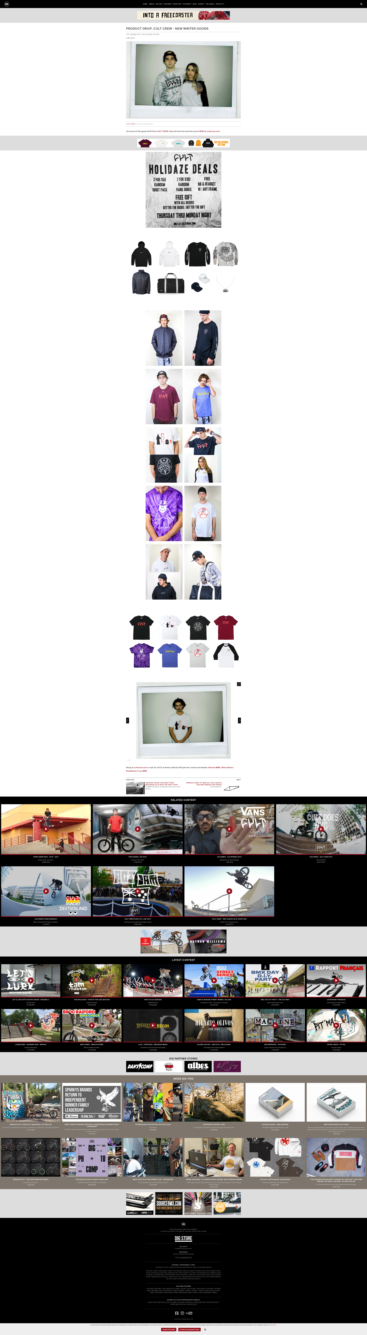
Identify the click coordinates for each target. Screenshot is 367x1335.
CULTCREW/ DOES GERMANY (46, 919)
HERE (201, 131)
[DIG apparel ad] (183, 143)
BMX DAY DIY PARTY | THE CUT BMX (275, 1000)
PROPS (207, 1290)
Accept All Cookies (169, 1329)
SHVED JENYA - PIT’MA (336, 1044)
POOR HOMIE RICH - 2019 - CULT (46, 857)
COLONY (183, 1288)
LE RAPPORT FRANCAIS (336, 1000)
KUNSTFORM (167, 1290)
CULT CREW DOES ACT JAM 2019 (138, 919)
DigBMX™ (194, 1229)
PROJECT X (220, 4)
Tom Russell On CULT (137, 857)
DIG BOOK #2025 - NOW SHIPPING (275, 1124)
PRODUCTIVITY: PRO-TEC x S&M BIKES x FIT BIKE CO (31, 1124)
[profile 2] (183, 15)
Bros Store (227, 767)
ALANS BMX (149, 1288)
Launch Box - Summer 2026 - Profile (30, 1044)
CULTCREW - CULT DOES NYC (321, 857)
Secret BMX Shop (213, 1302)
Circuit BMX (157, 1302)
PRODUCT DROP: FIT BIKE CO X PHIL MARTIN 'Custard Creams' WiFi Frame (203, 784)
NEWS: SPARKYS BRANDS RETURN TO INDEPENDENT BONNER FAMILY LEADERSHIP (92, 1125)
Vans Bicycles (192, 1304)
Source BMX (174, 1304)
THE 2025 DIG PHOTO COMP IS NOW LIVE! (92, 1179)
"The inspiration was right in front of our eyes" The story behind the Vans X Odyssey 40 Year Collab (336, 1180)
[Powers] (227, 1066)
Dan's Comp (166, 1302)
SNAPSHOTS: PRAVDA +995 (214, 1124)
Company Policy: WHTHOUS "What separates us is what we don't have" (162, 784)
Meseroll (189, 1302)
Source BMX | (215, 767)
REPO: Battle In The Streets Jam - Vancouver (153, 1179)
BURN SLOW (170, 1288)
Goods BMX (181, 1302)
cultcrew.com (213, 131)
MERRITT (188, 1290)
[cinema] (183, 941)
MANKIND (181, 1290)
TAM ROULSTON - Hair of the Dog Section (92, 1000)
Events (201, 4)
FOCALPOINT (210, 1288)
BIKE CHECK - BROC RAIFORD (91, 1044)
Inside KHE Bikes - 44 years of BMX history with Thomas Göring (214, 1179)
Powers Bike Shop (200, 1302)
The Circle (210, 4)
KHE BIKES (155, 1290)
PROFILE (201, 1290)
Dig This (159, 4)
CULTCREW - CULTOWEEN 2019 (229, 857)
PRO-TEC (213, 1290)
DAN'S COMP (200, 1288)
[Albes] (198, 1066)
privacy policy (272, 1325)
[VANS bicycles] (169, 1066)
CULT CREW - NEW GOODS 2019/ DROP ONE (229, 919)
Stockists (187, 4)
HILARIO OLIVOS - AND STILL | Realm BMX (214, 1044)
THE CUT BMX (191, 1288)
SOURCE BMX (159, 1292)
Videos (151, 4)
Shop (195, 4)
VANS (200, 1292)
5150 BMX (174, 1302)
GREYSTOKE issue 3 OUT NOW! (336, 1124)
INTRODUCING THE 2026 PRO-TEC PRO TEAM (153, 1124)
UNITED (195, 1292)
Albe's (150, 1302)
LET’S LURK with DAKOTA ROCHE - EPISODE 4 (30, 1000)
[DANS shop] (139, 1066)
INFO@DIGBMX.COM (186, 1257)
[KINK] (139, 1203)
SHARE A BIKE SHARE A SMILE (183, 1292)
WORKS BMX (207, 1292)
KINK (160, 1290)
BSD (164, 1288)
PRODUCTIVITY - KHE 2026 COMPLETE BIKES (30, 1179)
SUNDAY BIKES (168, 1292)
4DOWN (214, 1292)
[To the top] (183, 1224)
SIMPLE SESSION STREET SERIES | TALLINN (214, 1000)
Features (167, 4)
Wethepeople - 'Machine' (275, 1044)
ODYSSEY (194, 1290)
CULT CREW (130, 124)
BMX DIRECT (158, 1288)
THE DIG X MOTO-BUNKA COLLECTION (275, 1179)
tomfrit (183, 1319)
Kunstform (131, 771)
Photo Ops (177, 4)
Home (145, 4)
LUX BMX (174, 1290)
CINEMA (177, 1288)
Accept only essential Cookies (189, 1329)
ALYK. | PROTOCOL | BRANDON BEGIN (153, 1044)
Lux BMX (142, 771)
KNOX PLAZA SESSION (153, 1000)
